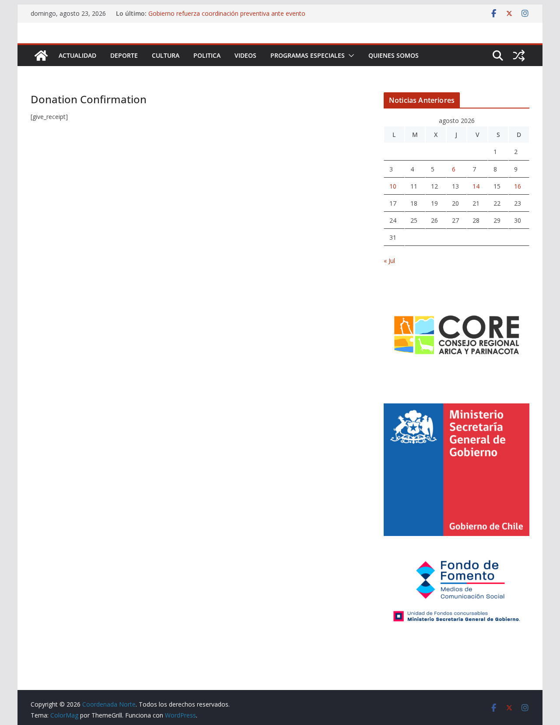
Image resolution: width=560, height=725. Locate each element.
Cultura (165, 55)
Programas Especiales (307, 55)
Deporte (124, 55)
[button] (349, 55)
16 (517, 186)
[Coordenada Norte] (41, 55)
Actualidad (77, 55)
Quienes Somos (393, 55)
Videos (245, 55)
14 (476, 186)
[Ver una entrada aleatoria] (518, 55)
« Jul (389, 260)
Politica (206, 55)
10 (392, 186)
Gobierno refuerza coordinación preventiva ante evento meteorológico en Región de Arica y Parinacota (226, 17)
